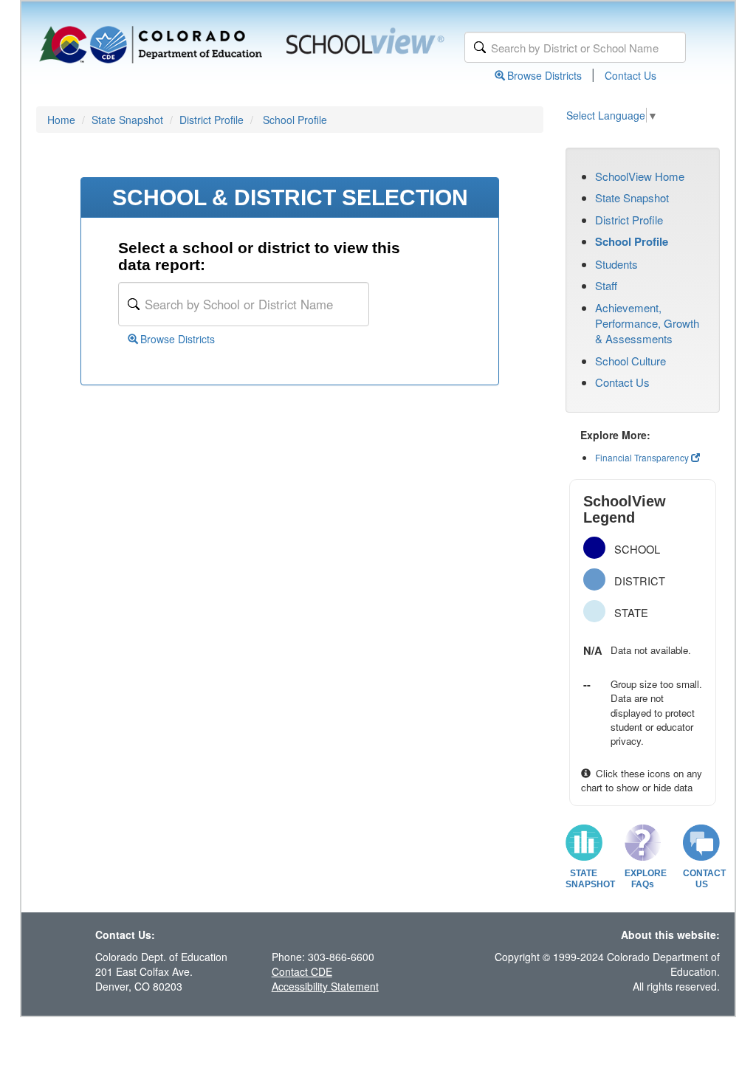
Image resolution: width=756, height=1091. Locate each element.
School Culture (630, 360)
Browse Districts (544, 75)
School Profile (295, 119)
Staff (606, 285)
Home (61, 119)
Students (616, 264)
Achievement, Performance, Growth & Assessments (647, 323)
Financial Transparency (642, 457)
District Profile (211, 119)
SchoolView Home (639, 176)
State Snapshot (127, 119)
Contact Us (630, 75)
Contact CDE (302, 971)
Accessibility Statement (325, 986)
